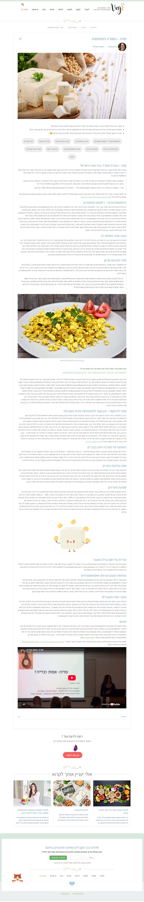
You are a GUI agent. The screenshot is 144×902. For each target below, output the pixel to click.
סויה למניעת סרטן (62, 141)
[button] (72, 883)
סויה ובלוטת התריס (111, 149)
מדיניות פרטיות (78, 893)
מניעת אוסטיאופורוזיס (72, 149)
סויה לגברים (28, 141)
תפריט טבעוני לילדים (94, 441)
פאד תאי (110, 372)
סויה (86, 637)
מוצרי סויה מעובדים (33, 149)
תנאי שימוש (65, 893)
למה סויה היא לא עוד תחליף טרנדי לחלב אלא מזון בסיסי (43, 641)
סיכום (72, 157)
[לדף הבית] (109, 8)
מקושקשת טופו (79, 360)
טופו (91, 637)
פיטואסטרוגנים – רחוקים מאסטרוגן (107, 141)
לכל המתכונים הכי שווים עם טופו (74, 372)
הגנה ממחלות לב (81, 141)
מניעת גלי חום (52, 149)
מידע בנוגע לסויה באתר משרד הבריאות (95, 197)
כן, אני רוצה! (72, 755)
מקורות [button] (123, 716)
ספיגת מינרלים (91, 149)
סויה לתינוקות (44, 141)
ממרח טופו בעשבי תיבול (97, 372)
